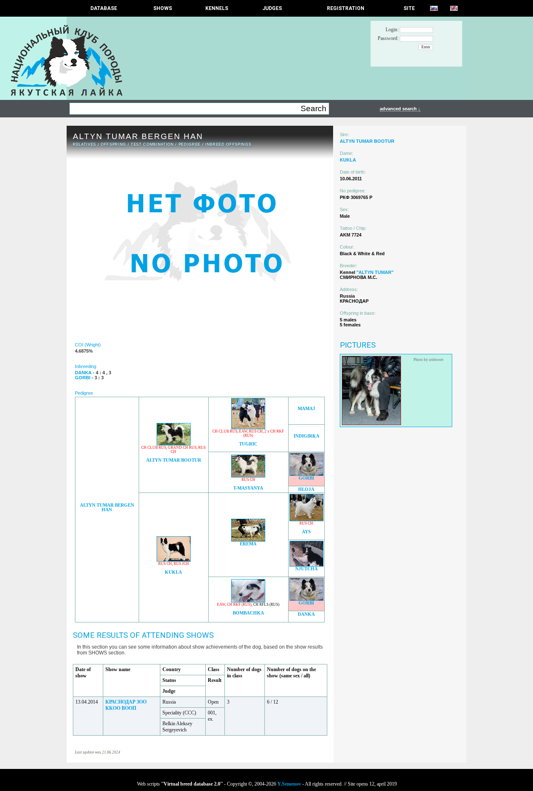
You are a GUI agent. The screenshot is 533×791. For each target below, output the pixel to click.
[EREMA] (248, 539)
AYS (306, 532)
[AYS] (306, 518)
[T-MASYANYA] (248, 475)
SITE (409, 8)
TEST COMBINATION (152, 144)
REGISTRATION (345, 8)
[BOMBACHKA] (248, 600)
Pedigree (190, 144)
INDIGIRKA (306, 436)
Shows (162, 8)
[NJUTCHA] (306, 564)
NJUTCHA (306, 569)
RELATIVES (84, 144)
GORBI (306, 478)
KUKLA (173, 572)
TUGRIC (248, 444)
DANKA (306, 614)
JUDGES (272, 8)
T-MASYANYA (248, 488)
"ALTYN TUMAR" (375, 272)
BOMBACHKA (248, 613)
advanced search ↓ (400, 108)
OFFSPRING (113, 144)
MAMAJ (306, 408)
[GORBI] (306, 473)
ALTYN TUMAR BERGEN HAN (107, 507)
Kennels (216, 8)
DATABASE (103, 8)
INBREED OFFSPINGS (228, 144)
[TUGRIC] (248, 426)
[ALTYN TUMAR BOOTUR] (174, 443)
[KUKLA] (174, 559)
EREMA (248, 544)
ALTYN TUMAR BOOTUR (173, 460)
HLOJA (306, 489)
